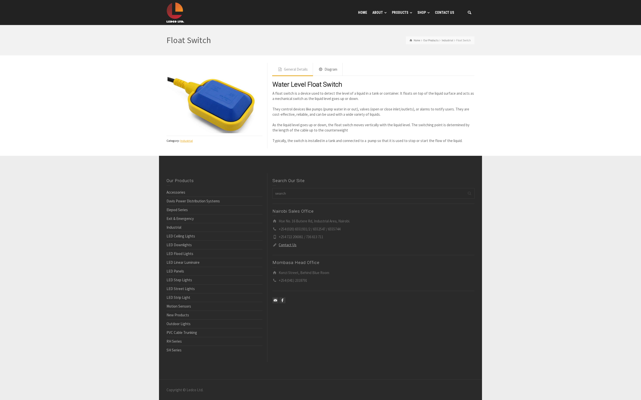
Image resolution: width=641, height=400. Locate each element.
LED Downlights (179, 250)
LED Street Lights (181, 294)
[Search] (469, 12)
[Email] (275, 306)
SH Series (174, 356)
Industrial (186, 152)
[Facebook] (282, 306)
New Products (178, 321)
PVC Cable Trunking (182, 338)
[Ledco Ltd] (175, 12)
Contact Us (287, 250)
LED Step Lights (179, 286)
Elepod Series (177, 215)
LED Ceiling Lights (181, 242)
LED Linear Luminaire (183, 268)
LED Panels (175, 277)
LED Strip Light (178, 303)
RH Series (174, 347)
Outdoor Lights (179, 329)
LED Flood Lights (180, 259)
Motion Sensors (179, 312)
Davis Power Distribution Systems (193, 207)
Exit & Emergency (180, 224)
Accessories (176, 198)
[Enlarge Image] (214, 104)
